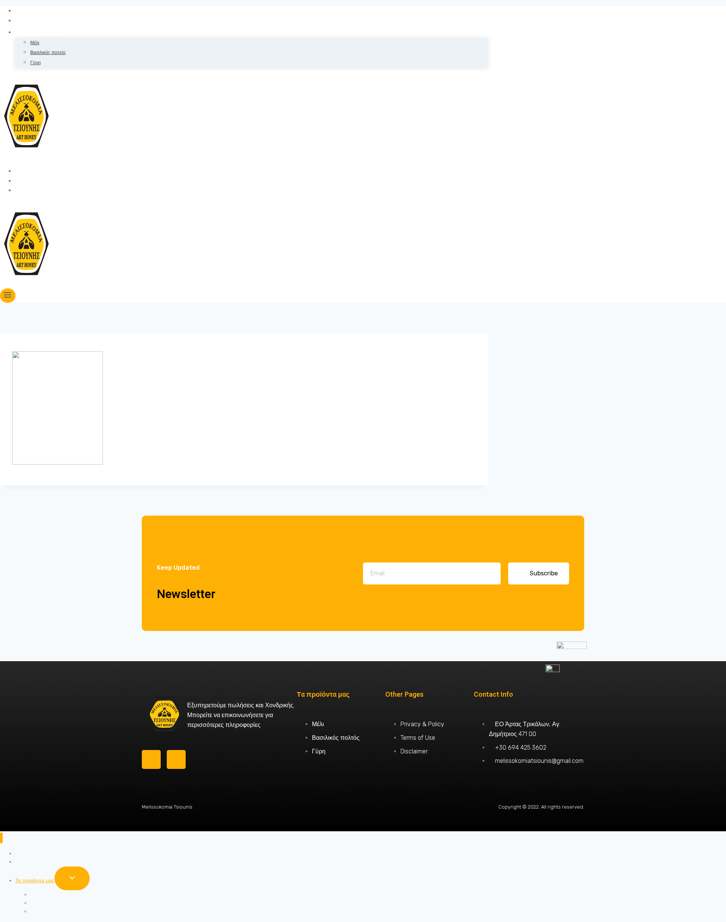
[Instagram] (176, 759)
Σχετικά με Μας (39, 20)
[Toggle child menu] (72, 878)
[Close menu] (1, 837)
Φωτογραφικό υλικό (45, 171)
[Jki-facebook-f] (151, 759)
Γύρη (35, 62)
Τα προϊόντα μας (34, 880)
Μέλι (34, 42)
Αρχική (28, 10)
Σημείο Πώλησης (42, 180)
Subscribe (544, 573)
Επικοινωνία (36, 190)
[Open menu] (8, 295)
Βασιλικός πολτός (48, 52)
